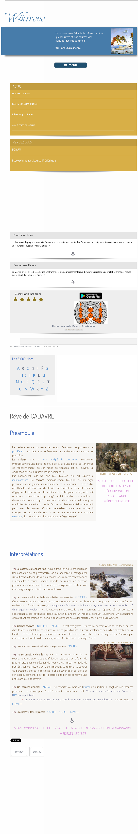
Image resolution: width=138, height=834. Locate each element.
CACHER (52, 712)
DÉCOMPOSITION (117, 491)
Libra (77, 329)
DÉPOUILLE (110, 486)
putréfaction (18, 451)
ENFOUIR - (56, 626)
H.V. (15, 695)
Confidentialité (88, 326)
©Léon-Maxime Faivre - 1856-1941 (116, 473)
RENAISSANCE (117, 496)
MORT (102, 481)
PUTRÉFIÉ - (81, 597)
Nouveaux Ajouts (21, 93)
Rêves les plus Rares (22, 114)
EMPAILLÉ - (18, 703)
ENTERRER (42, 626)
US (81, 329)
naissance (17, 516)
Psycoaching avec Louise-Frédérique (34, 160)
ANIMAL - (48, 687)
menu (72, 65)
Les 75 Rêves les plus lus (24, 104)
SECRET (63, 712)
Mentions (76, 326)
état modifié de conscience (60, 459)
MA (69, 329)
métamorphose (20, 480)
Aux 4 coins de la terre (23, 125)
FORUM (16, 149)
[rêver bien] (73, 253)
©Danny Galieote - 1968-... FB (118, 642)
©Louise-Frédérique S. (61, 326)
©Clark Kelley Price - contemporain (116, 564)
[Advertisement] (38, 204)
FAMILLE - (75, 712)
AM (72, 329)
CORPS (112, 481)
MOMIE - (72, 646)
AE (65, 329)
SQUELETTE (127, 481)
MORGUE (125, 486)
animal (86, 687)
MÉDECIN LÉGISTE (117, 501)
